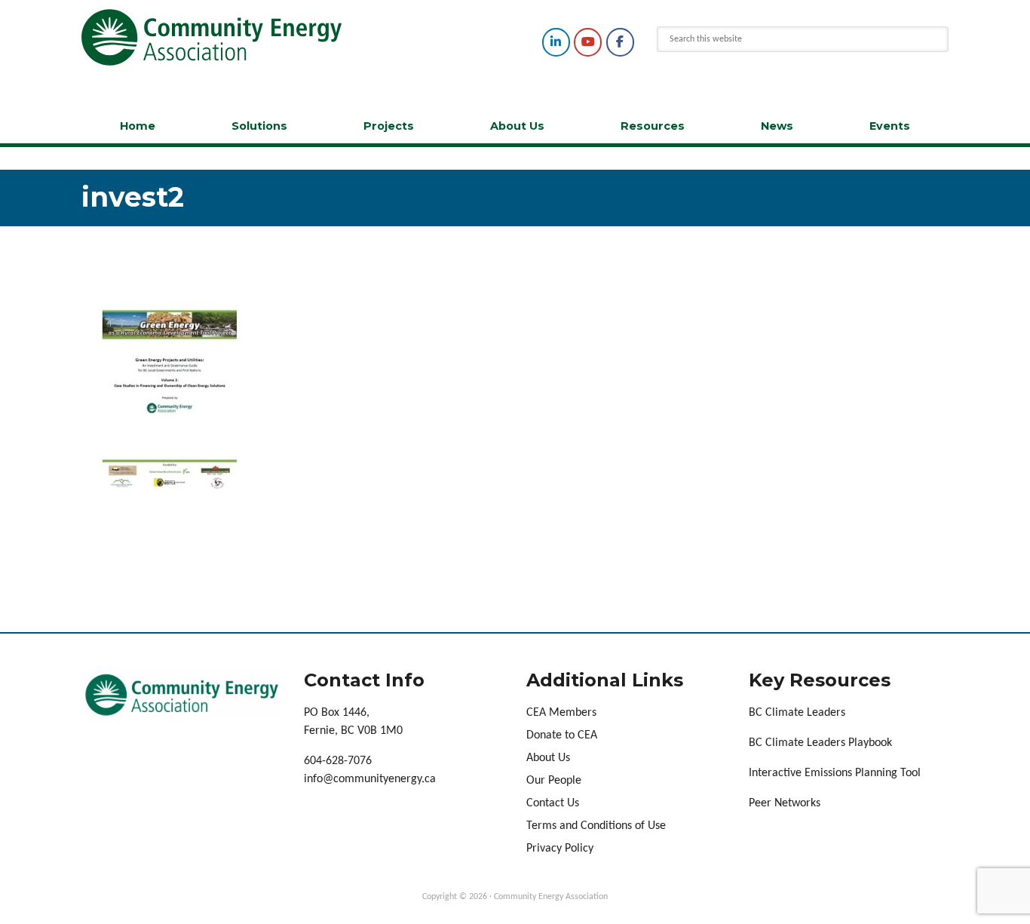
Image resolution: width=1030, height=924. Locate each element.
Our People (553, 781)
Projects (388, 126)
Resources (653, 126)
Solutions (259, 126)
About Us (517, 126)
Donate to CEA (561, 735)
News (777, 126)
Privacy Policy (559, 849)
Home (137, 126)
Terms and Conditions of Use (596, 826)
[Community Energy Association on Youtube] (588, 42)
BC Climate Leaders (797, 713)
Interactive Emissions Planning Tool (835, 773)
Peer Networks (784, 803)
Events (889, 126)
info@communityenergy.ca (370, 779)
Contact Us (552, 803)
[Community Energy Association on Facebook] (620, 42)
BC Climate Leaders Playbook (820, 743)
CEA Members (561, 713)
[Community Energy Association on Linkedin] (556, 42)
